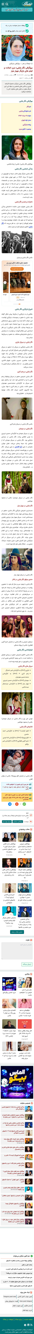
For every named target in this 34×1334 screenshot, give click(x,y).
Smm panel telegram (26, 1301)
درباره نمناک (18, 1319)
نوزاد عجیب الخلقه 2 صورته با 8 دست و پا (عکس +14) (9, 1033)
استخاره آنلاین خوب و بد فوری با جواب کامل (17, 795)
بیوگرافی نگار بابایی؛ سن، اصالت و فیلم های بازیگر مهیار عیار (18, 69)
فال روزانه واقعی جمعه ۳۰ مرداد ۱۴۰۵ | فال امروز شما (25, 1033)
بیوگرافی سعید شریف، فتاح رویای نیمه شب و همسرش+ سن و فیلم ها (25, 873)
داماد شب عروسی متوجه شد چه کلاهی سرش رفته (24, 1056)
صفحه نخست (28, 1319)
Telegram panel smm (9, 1296)
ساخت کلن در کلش (27, 1265)
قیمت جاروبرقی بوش (11, 1301)
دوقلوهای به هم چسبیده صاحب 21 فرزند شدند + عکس (25, 1013)
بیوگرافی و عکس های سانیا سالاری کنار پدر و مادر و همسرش (9, 872)
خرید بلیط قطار (27, 1310)
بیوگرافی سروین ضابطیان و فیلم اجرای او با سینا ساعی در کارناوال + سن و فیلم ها (25, 849)
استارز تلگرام (28, 1306)
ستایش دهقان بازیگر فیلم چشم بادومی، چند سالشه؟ (9, 920)
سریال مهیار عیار (7, 822)
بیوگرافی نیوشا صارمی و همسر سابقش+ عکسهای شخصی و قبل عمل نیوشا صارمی (19, 1261)
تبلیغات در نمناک (8, 1319)
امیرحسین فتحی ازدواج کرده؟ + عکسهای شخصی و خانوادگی (9, 899)
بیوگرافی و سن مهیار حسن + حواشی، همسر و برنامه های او (25, 897)
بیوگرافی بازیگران (17, 822)
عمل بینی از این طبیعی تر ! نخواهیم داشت (17, 784)
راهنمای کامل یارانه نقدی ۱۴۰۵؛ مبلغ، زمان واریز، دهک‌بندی (16, 798)
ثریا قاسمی (18, 447)
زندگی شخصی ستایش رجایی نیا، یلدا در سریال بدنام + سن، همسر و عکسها (24, 923)
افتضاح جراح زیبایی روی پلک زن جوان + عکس (9, 1013)
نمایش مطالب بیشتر (17, 932)
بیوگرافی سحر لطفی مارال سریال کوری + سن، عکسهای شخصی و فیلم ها (9, 848)
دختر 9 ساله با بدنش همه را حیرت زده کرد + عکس (16, 788)
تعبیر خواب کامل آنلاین (25, 1296)
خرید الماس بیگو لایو (9, 992)
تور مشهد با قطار (18, 1306)
